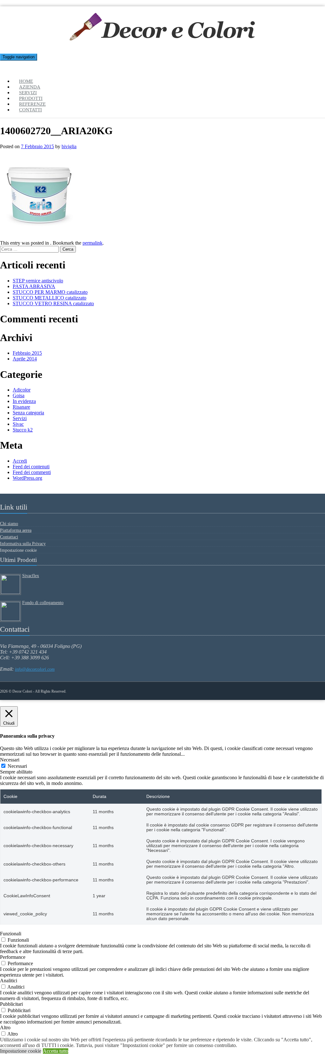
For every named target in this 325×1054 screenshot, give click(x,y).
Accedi (20, 461)
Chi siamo (9, 523)
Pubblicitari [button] (11, 1004)
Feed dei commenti (32, 472)
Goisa (18, 395)
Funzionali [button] (10, 933)
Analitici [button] (8, 980)
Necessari (17, 766)
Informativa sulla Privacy (23, 543)
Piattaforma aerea (15, 530)
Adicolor (21, 389)
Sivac (18, 424)
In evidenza (24, 401)
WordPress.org (27, 478)
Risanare (21, 407)
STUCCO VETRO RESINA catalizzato (53, 303)
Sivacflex (30, 575)
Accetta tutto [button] (55, 1051)
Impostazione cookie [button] (20, 1051)
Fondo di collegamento (42, 602)
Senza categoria (28, 412)
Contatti (30, 109)
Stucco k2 (23, 429)
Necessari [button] (9, 759)
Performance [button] (12, 957)
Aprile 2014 (25, 358)
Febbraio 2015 (27, 353)
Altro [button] (5, 1027)
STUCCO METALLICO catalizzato (49, 297)
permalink (93, 243)
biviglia (69, 146)
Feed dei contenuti (31, 466)
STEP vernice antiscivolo (38, 280)
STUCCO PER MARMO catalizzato (50, 292)
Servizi (20, 418)
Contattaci (9, 537)
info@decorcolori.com (35, 669)
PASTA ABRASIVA (34, 286)
